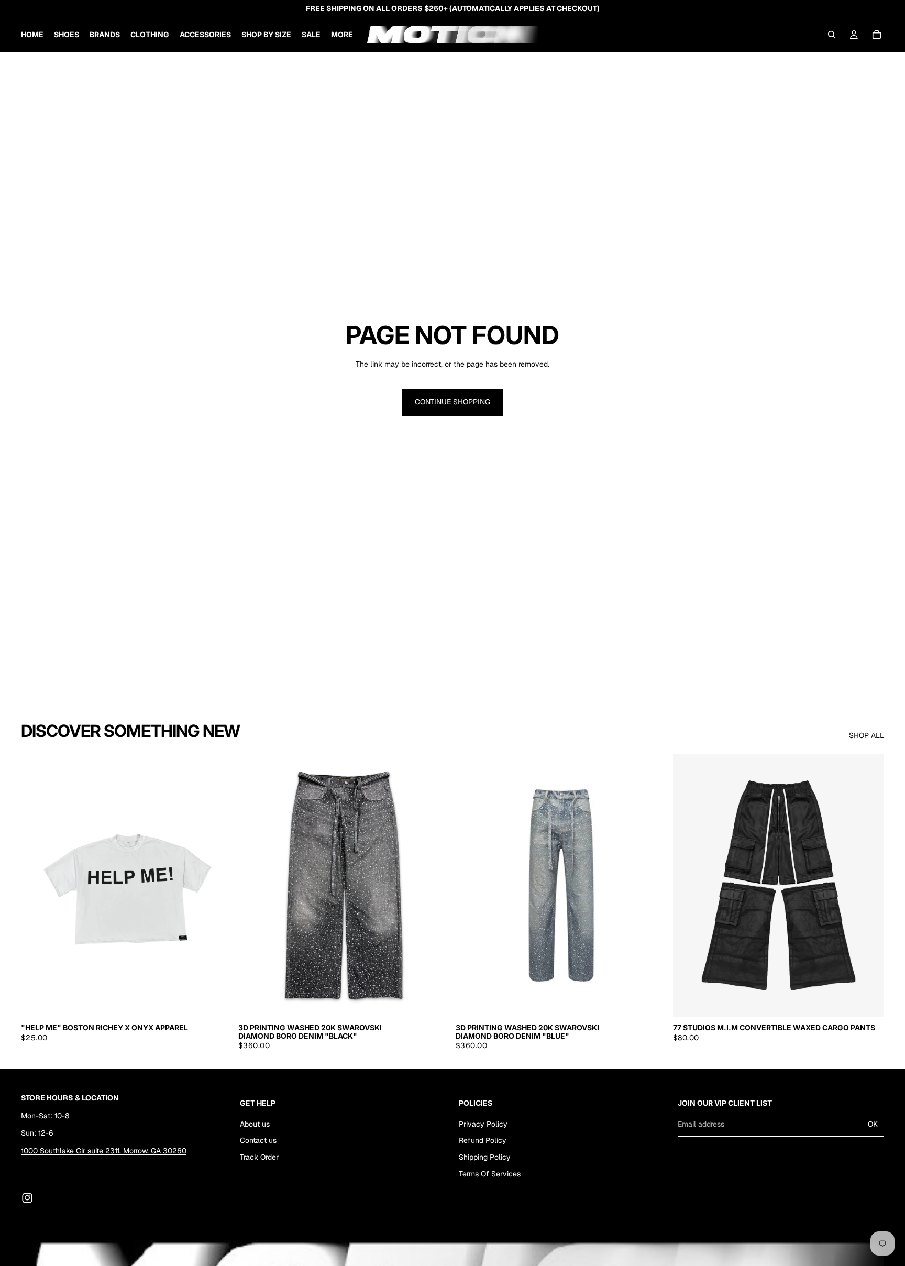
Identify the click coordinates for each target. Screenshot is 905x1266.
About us (255, 1123)
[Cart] (876, 34)
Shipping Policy (485, 1157)
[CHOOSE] (215, 1001)
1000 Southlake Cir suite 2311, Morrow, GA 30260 (103, 1150)
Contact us (258, 1140)
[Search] (831, 34)
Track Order (259, 1157)
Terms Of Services (490, 1173)
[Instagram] (27, 1198)
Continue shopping (452, 401)
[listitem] (342, 34)
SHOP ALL (866, 735)
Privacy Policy (483, 1123)
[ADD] (433, 1001)
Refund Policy (482, 1140)
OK (873, 1124)
